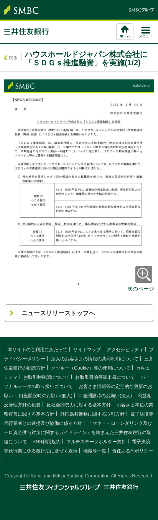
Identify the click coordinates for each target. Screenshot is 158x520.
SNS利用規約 (47, 441)
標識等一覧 (94, 451)
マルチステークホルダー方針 (96, 441)
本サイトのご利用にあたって (37, 349)
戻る (13, 57)
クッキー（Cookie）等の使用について (90, 368)
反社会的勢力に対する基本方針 (78, 405)
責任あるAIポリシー (132, 451)
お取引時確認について (46, 377)
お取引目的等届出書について (105, 377)
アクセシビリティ (125, 349)
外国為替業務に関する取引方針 (92, 414)
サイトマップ (87, 349)
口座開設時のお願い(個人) (45, 395)
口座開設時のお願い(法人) (105, 395)
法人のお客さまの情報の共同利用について (94, 359)
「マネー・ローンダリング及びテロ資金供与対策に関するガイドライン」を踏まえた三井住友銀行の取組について (78, 432)
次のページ (140, 289)
